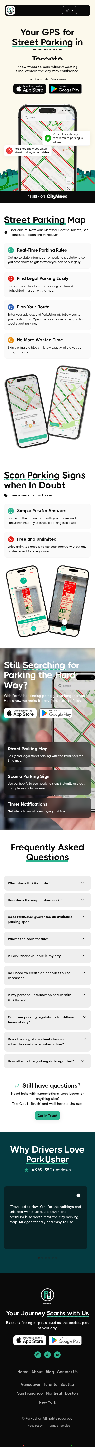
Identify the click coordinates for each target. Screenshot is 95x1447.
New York (47, 1402)
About (37, 1372)
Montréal (54, 1393)
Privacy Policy (34, 1425)
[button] (69, 10)
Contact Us (67, 1372)
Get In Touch (48, 1116)
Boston (71, 1393)
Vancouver (31, 1384)
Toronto (50, 1384)
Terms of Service (59, 1425)
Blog (50, 1372)
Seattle (67, 1384)
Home (22, 1372)
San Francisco (30, 1393)
